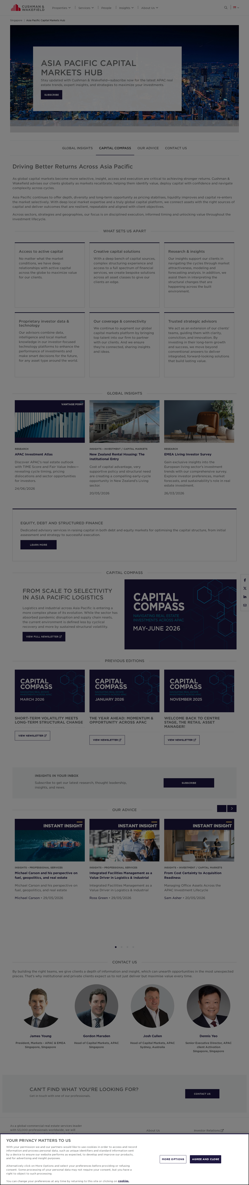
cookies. (123, 1180)
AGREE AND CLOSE (205, 1159)
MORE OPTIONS (173, 1159)
